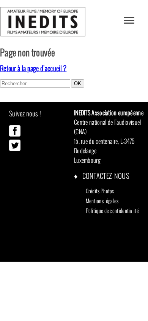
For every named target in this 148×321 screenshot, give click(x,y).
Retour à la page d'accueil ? (33, 68)
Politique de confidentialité (112, 211)
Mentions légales (102, 201)
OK (77, 83)
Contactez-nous (105, 176)
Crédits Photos (100, 191)
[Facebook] (14, 135)
